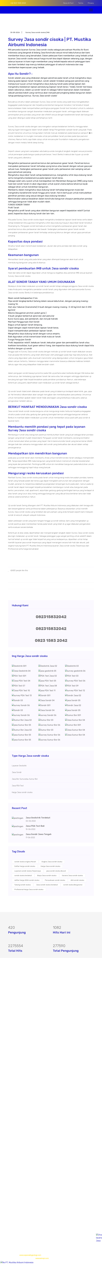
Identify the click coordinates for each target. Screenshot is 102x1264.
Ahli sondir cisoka (77, 880)
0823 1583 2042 (51, 640)
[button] (90, 9)
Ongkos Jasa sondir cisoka (52, 862)
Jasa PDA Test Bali (35, 826)
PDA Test (37, 989)
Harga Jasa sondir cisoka (50, 866)
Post (35, 1013)
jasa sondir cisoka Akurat (56, 871)
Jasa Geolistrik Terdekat (38, 818)
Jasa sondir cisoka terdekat (47, 885)
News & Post (68, 3)
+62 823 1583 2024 (18, 3)
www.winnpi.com (42, 1258)
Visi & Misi (37, 1009)
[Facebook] (9, 1230)
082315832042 (51, 616)
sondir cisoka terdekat (23, 875)
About (36, 1004)
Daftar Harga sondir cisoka (24, 866)
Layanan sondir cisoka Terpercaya (27, 871)
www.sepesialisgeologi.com (30, 1255)
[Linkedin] (21, 1230)
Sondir (36, 994)
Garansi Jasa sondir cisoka (72, 875)
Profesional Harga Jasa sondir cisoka (28, 889)
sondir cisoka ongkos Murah (25, 862)
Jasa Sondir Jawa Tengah (38, 834)
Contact (37, 1018)
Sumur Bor (38, 999)
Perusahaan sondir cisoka (55, 880)
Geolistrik (37, 984)
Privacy (91, 3)
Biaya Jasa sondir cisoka (46, 875)
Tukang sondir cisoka (22, 885)
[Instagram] (17, 1230)
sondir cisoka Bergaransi (72, 885)
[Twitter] (13, 1230)
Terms (80, 3)
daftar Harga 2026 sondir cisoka (26, 880)
